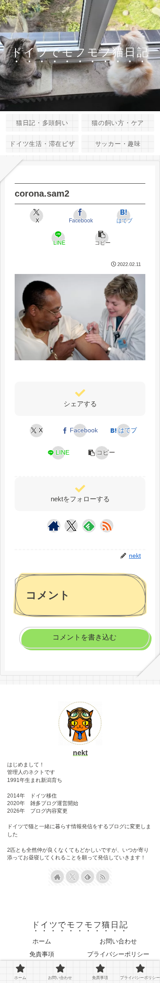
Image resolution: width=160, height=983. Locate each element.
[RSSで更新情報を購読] (107, 526)
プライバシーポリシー (118, 954)
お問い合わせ (118, 941)
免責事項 (41, 954)
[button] (101, 238)
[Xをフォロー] (71, 526)
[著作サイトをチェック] (54, 526)
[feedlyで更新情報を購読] (89, 526)
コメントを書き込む (84, 637)
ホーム (41, 941)
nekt (80, 753)
